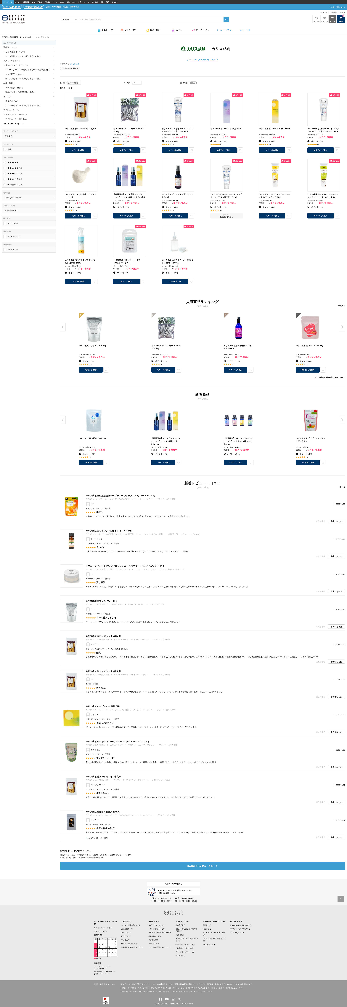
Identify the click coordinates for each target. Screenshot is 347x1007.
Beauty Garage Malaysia (239, 929)
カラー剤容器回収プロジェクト (159, 947)
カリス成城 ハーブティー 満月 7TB (103, 706)
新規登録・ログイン (338, 12)
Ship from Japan (236, 932)
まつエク (115, 2)
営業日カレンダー (100, 931)
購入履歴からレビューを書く (201, 865)
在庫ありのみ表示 (13, 198)
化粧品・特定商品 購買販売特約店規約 (186, 930)
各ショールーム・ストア (103, 928)
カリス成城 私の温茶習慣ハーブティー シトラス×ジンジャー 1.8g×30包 (120, 495)
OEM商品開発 (153, 940)
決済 (79, 2)
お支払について (127, 929)
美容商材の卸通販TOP (10, 37)
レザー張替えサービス (156, 929)
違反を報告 (320, 521)
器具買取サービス (154, 936)
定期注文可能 (11, 210)
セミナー (18, 2)
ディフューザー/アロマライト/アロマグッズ (131, 639)
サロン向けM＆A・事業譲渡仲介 (238, 984)
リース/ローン (153, 943)
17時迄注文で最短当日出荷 (34, 7)
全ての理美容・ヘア (15, 51)
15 (115, 947)
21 (112, 950)
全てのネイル (12, 101)
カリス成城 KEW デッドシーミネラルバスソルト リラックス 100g (118, 741)
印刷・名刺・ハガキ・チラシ (199, 991)
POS (73, 2)
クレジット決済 (216, 988)
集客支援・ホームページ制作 (132, 991)
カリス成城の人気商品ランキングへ (329, 377)
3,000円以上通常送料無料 (11, 7)
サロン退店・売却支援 (177, 991)
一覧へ (340, 305)
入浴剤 (130, 604)
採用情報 (206, 929)
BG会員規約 (180, 935)
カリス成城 (27, 37)
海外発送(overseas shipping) (132, 947)
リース (55, 2)
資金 (33, 2)
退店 (107, 2)
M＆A (62, 2)
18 (102, 950)
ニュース (87, 2)
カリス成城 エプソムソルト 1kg (101, 600)
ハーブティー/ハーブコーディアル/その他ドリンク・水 (117, 499)
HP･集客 (95, 2)
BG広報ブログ (208, 944)
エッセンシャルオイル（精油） (151, 534)
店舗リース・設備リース (130, 988)
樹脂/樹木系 (173, 534)
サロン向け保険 (166, 988)
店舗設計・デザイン (150, 988)
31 (99, 955)
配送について (126, 936)
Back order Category (13, 123)
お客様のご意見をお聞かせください (214, 939)
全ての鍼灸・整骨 (14, 87)
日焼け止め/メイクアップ (120, 569)
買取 (102, 2)
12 (106, 947)
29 (115, 952)
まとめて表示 (184, 83)
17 (99, 950)
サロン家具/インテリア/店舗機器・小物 (23, 56)
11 (102, 947)
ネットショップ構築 (183, 988)
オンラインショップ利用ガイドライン (187, 939)
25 (102, 952)
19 (106, 950)
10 (99, 947)
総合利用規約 (180, 925)
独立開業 (26, 2)
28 (112, 952)
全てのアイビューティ (16, 114)
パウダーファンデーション (145, 569)
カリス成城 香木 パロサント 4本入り (103, 636)
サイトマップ (180, 955)
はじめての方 (324, 12)
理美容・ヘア (107, 30)
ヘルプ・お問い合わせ (173, 883)
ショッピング (7, 2)
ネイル (179, 30)
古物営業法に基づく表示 (184, 948)
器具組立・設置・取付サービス (159, 932)
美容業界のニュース (233, 988)
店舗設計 (48, 2)
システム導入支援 (200, 988)
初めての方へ (126, 940)
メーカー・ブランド (224, 30)
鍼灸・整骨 (155, 30)
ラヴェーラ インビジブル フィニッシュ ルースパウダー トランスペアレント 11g (125, 565)
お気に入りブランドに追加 (203, 59)
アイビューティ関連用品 (16, 119)
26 (106, 952)
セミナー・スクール (151, 984)
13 (109, 947)
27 (109, 952)
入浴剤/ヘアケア (116, 604)
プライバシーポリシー (184, 952)
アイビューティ (202, 30)
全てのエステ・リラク (17, 65)
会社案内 (206, 925)
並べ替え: (63, 83)
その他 (140, 604)
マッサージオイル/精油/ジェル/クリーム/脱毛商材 (27, 69)
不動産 (40, 2)
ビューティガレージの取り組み (214, 932)
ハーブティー (148, 499)
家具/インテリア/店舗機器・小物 (20, 92)
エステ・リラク (131, 30)
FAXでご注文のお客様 (129, 943)
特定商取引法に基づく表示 (185, 944)
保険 (68, 2)
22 (115, 950)
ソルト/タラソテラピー (147, 745)
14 (112, 947)
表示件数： (127, 83)
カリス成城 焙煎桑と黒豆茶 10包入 (103, 811)
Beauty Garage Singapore (239, 925)
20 (109, 950)
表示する (8, 136)
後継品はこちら (225, 217)
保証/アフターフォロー (156, 925)
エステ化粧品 (100, 569)
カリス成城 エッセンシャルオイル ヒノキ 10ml (109, 530)
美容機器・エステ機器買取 (156, 991)
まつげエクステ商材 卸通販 (131, 984)
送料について (126, 932)
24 (99, 952)
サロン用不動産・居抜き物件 (212, 984)
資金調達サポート (191, 984)
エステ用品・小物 (14, 74)
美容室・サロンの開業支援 (172, 984)
